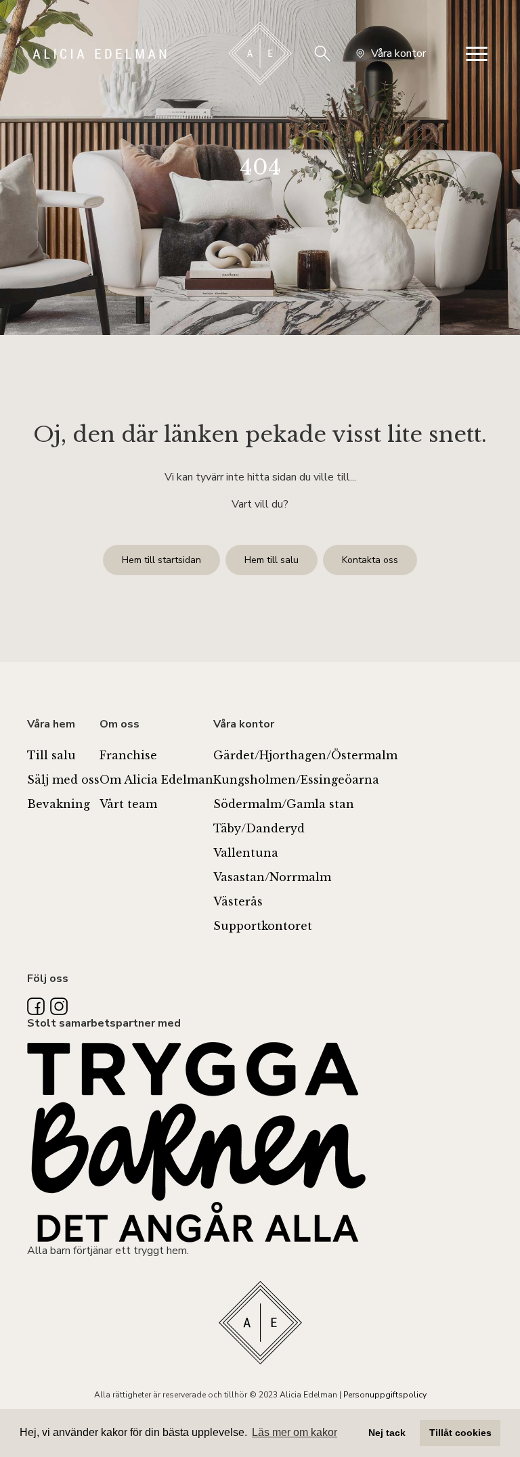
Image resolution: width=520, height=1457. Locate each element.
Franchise (128, 755)
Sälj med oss (63, 779)
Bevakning (58, 804)
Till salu (51, 755)
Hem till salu (271, 560)
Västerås (238, 901)
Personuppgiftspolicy (385, 1394)
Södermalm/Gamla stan (283, 804)
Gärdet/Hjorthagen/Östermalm (305, 755)
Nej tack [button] (387, 1432)
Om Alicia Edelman (156, 779)
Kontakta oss (370, 560)
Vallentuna (245, 852)
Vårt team (128, 804)
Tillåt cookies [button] (460, 1432)
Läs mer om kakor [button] (294, 1432)
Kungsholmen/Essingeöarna (296, 779)
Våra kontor (398, 53)
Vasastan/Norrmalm (272, 877)
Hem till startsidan (161, 560)
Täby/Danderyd (259, 828)
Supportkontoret (262, 926)
